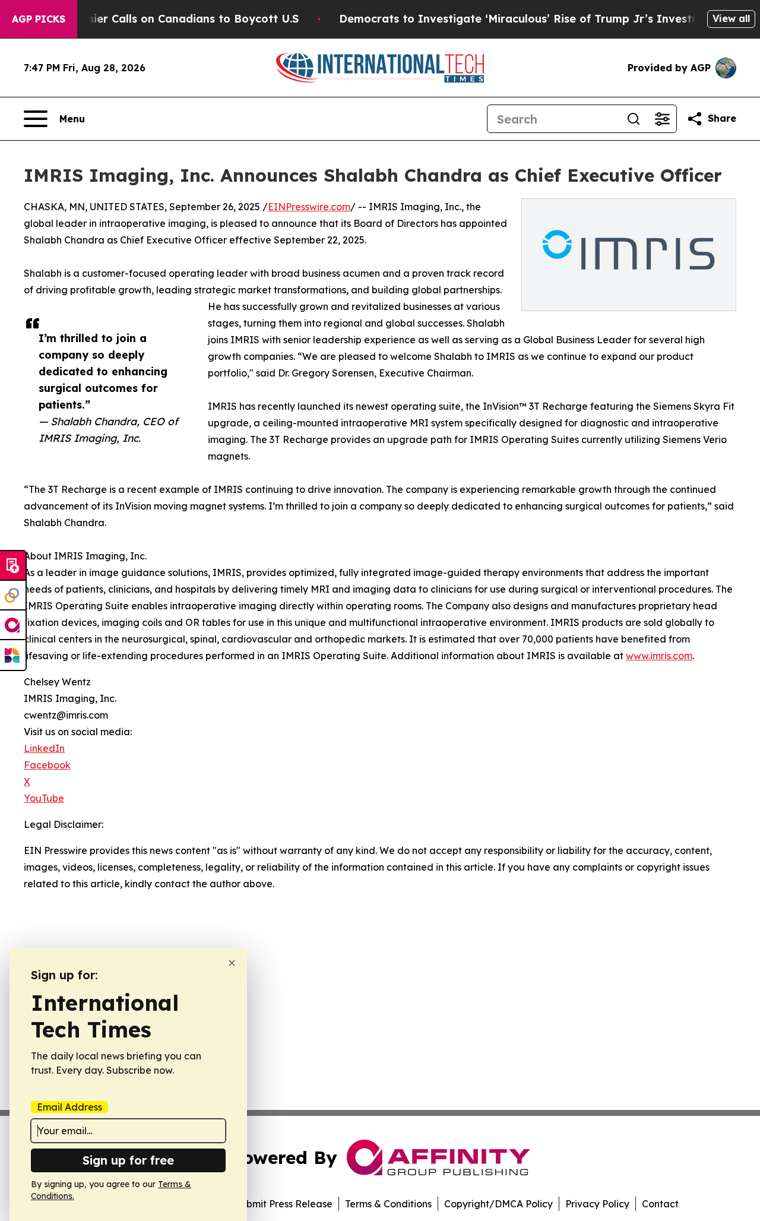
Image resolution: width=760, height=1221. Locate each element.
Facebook (47, 765)
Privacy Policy (597, 1204)
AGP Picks (38, 19)
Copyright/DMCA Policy (498, 1204)
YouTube (44, 798)
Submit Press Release (283, 1204)
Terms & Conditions (388, 1204)
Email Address (69, 1107)
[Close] (232, 963)
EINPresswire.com (309, 207)
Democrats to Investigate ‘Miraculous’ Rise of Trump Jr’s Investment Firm (543, 19)
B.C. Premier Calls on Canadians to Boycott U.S (170, 19)
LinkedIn (44, 748)
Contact (660, 1204)
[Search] (633, 118)
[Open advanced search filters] (662, 118)
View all (731, 18)
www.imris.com (659, 656)
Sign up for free (128, 1160)
